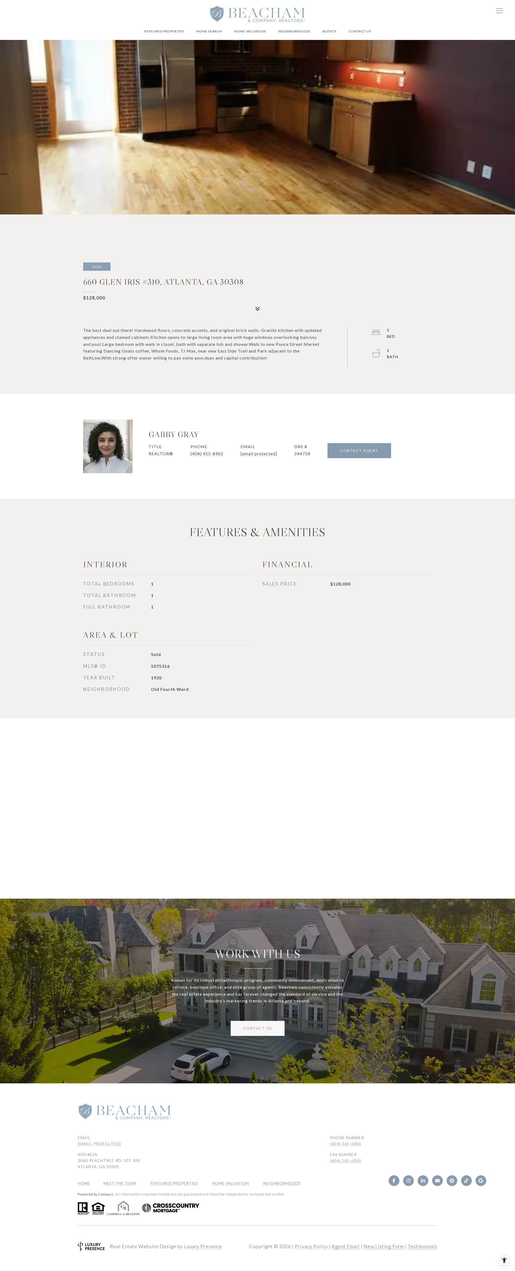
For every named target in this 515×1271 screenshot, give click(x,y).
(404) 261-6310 (345, 1160)
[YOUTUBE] (437, 1180)
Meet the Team (120, 1183)
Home (84, 1183)
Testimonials (422, 1246)
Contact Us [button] (257, 1028)
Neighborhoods (294, 31)
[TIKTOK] (466, 1180)
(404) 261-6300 (345, 1144)
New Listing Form (383, 1246)
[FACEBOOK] (393, 1180)
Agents (329, 31)
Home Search (209, 31)
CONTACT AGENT (359, 450)
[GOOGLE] (480, 1180)
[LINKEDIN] (422, 1180)
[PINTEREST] (451, 1180)
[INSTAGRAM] (408, 1180)
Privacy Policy (311, 1246)
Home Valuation (250, 31)
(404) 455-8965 (206, 453)
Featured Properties (164, 31)
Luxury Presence (203, 1246)
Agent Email (346, 1246)
